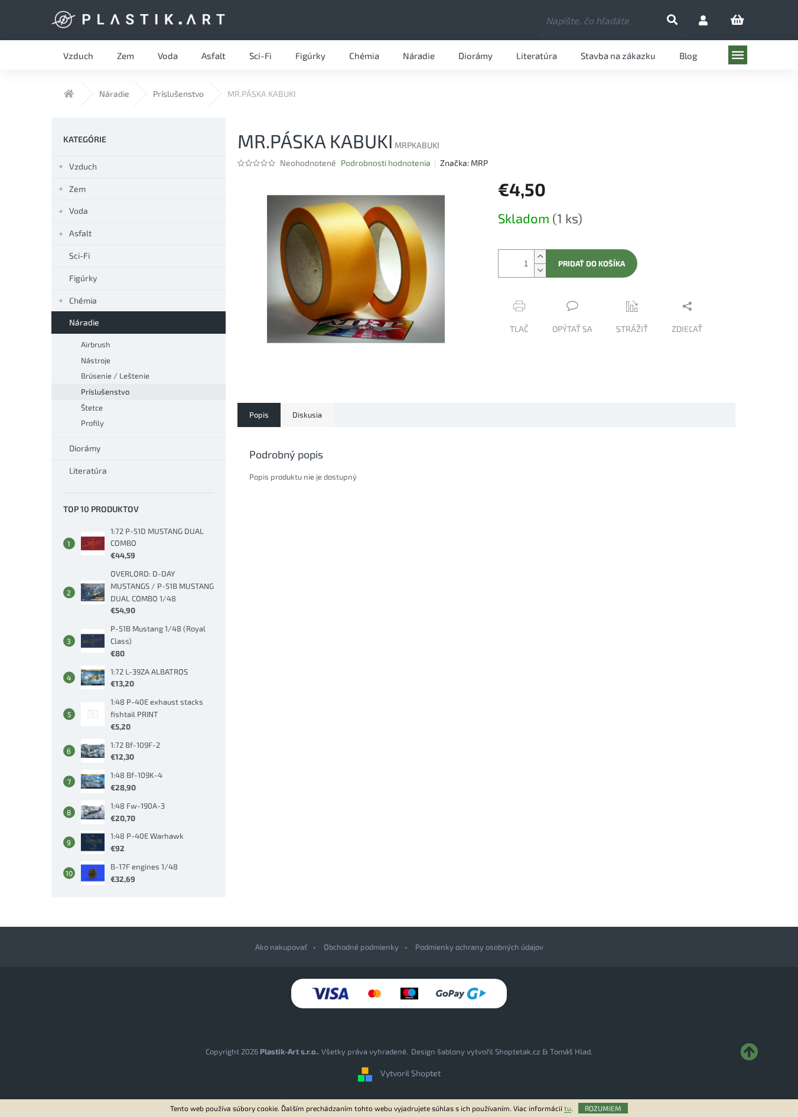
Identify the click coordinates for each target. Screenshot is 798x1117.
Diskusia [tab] (307, 414)
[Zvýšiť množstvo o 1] (540, 256)
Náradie (84, 322)
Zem (77, 189)
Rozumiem (603, 1108)
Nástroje (95, 360)
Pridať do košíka (591, 263)
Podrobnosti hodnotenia (386, 163)
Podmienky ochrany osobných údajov (479, 947)
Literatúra (88, 470)
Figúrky (83, 278)
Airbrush (95, 344)
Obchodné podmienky (361, 947)
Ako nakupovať (281, 947)
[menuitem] (78, 55)
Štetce (92, 407)
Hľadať (682, 20)
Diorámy (84, 448)
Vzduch (83, 166)
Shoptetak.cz (517, 1051)
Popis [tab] (259, 414)
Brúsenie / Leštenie (115, 375)
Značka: (464, 163)
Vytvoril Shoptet (410, 1073)
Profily (92, 423)
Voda (78, 211)
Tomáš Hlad (570, 1051)
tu (567, 1108)
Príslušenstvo (105, 391)
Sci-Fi (79, 255)
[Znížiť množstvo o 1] (540, 270)
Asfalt (80, 233)
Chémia (83, 300)
